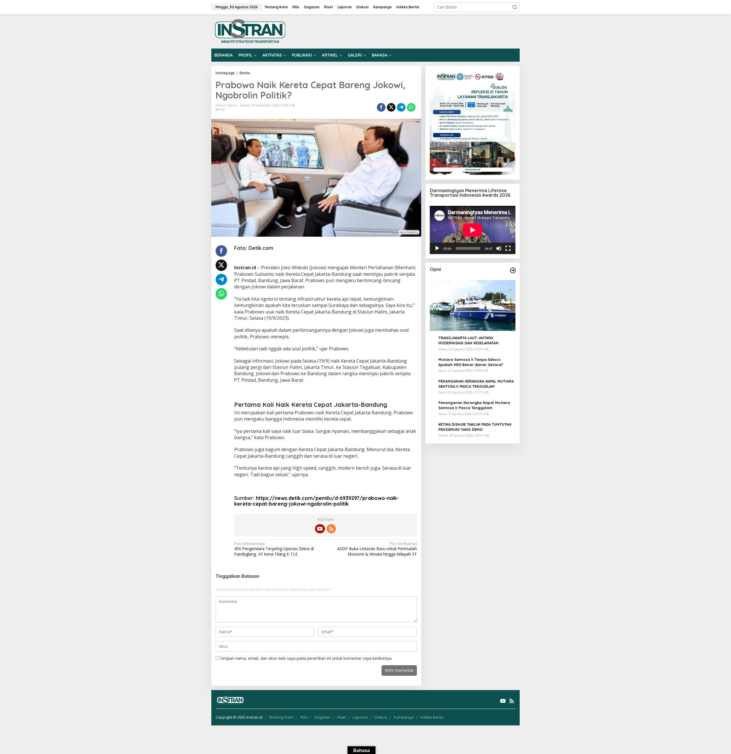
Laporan (360, 717)
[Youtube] (320, 528)
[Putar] (437, 248)
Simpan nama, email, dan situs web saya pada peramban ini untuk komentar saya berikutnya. (306, 658)
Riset (341, 717)
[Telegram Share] (401, 107)
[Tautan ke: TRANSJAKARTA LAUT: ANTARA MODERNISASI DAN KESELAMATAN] (472, 305)
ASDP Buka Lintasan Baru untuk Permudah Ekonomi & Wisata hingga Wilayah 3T (377, 548)
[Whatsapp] (411, 107)
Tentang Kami (281, 717)
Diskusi (381, 717)
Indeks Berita (431, 717)
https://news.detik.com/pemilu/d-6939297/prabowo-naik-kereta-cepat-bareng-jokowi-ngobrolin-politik (316, 501)
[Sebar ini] (381, 107)
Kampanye (403, 717)
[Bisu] (499, 248)
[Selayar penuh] (508, 248)
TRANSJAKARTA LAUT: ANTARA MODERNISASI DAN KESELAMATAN (468, 340)
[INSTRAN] (250, 31)
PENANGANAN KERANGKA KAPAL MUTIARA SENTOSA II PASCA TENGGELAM (476, 383)
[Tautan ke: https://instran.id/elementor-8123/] (512, 270)
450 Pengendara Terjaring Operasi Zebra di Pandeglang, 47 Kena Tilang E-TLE (274, 548)
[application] (472, 230)
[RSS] (331, 528)
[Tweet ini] (391, 107)
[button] (515, 7)
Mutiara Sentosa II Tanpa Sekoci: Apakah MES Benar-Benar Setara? (470, 362)
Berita (220, 109)
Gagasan (322, 717)
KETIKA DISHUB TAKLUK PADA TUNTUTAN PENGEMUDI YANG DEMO (474, 427)
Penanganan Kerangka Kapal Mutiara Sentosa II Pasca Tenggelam (474, 405)
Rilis (303, 717)
